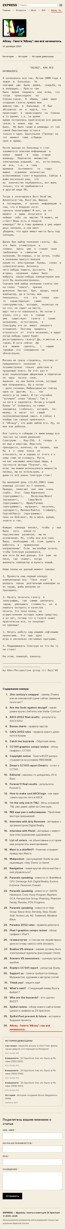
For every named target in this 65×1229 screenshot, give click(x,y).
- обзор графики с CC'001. (34, 748)
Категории (8, 56)
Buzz (33, 10)
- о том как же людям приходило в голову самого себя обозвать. (36, 941)
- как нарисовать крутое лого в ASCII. (35, 795)
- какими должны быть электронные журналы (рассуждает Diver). (35, 951)
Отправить (12, 1196)
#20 (44, 10)
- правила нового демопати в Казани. (35, 733)
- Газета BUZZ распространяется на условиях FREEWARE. (34, 758)
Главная (6, 10)
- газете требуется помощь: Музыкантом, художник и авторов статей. (34, 975)
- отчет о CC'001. (34, 767)
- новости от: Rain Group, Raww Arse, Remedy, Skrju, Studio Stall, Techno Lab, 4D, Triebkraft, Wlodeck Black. (33, 913)
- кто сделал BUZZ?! (32, 999)
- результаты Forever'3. (32, 786)
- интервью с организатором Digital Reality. (35, 823)
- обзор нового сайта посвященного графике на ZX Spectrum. (35, 1008)
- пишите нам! (25, 982)
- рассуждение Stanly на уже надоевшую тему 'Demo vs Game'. (34, 860)
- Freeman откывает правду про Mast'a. (34, 851)
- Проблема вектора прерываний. (35, 814)
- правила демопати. (35, 925)
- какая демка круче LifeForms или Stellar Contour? (35, 709)
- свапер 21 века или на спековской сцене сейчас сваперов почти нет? (35, 698)
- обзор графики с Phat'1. (33, 932)
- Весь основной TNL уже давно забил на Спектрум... (34, 804)
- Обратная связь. (33, 741)
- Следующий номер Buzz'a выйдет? (34, 990)
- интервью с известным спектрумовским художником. (35, 832)
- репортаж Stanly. (35, 968)
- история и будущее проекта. (35, 1018)
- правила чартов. (29, 726)
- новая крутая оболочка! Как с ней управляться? (35, 870)
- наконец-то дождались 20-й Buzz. (33, 776)
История (22, 56)
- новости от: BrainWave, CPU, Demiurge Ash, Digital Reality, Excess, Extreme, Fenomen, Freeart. (36, 881)
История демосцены (43, 56)
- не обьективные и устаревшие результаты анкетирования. (36, 842)
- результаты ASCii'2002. (33, 719)
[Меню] (60, 5)
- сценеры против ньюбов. (35, 960)
